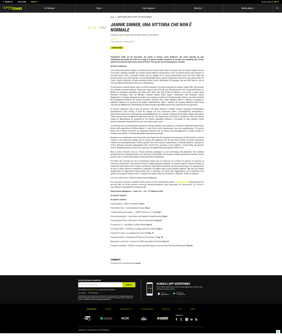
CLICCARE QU (181, 182)
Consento (83, 293)
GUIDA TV (34, 2)
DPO (180, 309)
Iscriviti (129, 285)
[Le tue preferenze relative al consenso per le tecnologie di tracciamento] (278, 332)
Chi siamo (108, 309)
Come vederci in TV (126, 309)
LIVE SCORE (22, 2)
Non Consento (94, 293)
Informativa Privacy (93, 289)
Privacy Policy (166, 309)
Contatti (192, 309)
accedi (137, 263)
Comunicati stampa (147, 309)
